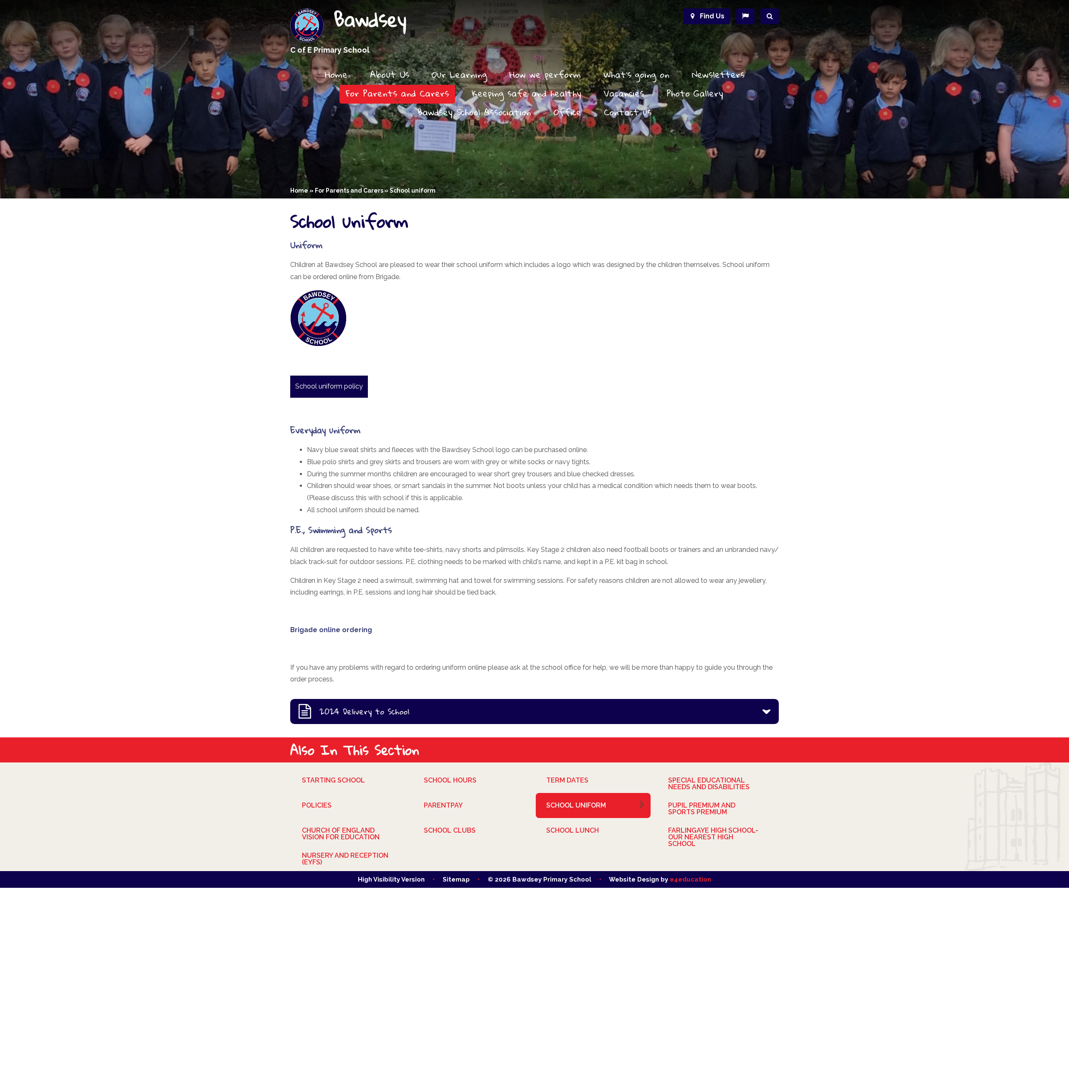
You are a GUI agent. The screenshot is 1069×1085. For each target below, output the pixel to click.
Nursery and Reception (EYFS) (345, 858)
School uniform (413, 190)
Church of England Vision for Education (341, 833)
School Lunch (572, 830)
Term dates (567, 780)
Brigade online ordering (331, 630)
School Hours (450, 780)
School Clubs (450, 830)
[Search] (769, 16)
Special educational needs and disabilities (709, 783)
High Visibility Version (391, 879)
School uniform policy (329, 386)
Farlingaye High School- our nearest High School (713, 837)
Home (299, 190)
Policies (317, 805)
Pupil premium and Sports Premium (701, 808)
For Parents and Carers (349, 190)
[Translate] (745, 16)
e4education (690, 879)
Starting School (333, 780)
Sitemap (456, 879)
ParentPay (443, 805)
